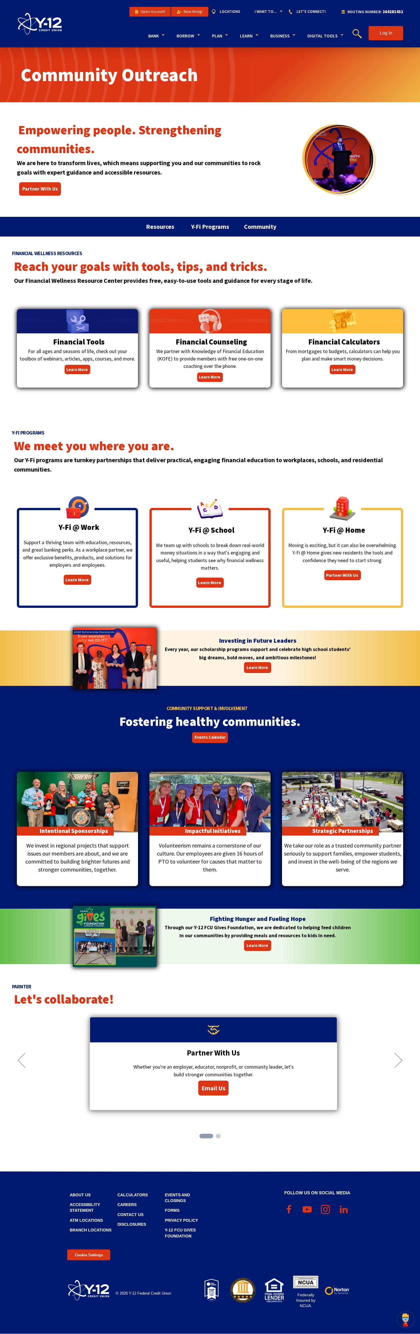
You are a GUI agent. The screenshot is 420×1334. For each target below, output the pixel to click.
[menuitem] (228, 12)
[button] (386, 33)
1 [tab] (202, 1136)
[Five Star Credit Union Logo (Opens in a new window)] (243, 1290)
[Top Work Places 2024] (211, 1290)
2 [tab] (219, 1136)
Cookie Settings (89, 1255)
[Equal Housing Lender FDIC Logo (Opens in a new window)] (274, 1290)
